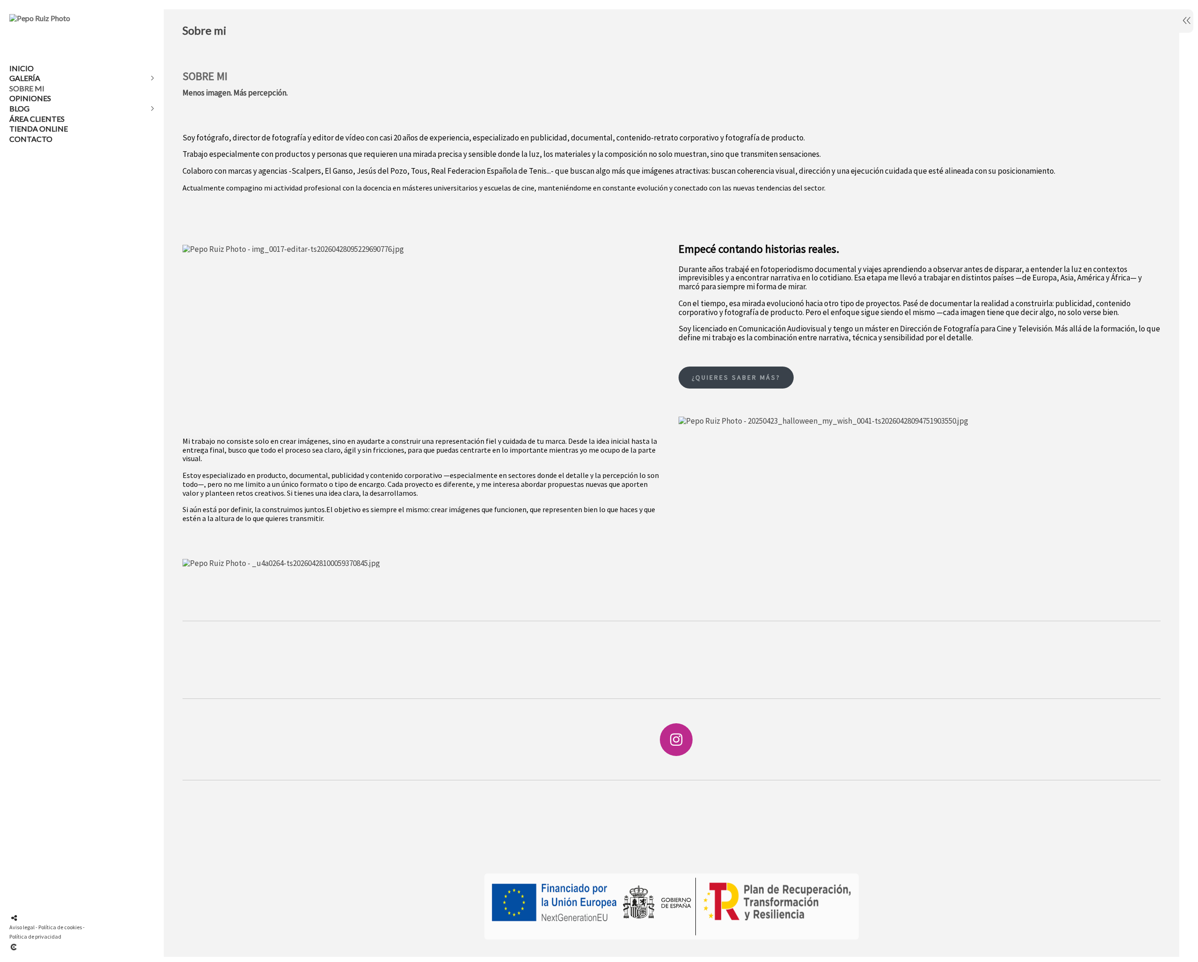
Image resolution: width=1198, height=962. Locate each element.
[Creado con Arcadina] (69, 947)
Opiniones (30, 98)
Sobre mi (26, 88)
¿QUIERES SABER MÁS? (736, 377)
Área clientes (37, 118)
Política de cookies (60, 927)
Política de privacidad (35, 936)
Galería (24, 77)
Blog (19, 108)
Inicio (21, 68)
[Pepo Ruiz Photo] (39, 18)
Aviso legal (22, 927)
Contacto (30, 138)
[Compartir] (14, 918)
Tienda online (38, 128)
